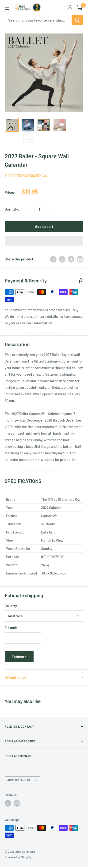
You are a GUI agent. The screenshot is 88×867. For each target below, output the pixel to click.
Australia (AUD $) (18, 780)
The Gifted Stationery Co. (26, 176)
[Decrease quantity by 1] (27, 209)
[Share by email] (80, 259)
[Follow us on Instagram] (17, 803)
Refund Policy (15, 677)
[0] (79, 7)
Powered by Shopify (18, 857)
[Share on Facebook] (53, 259)
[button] (44, 241)
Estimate (19, 656)
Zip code (11, 628)
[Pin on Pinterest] (62, 259)
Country (11, 606)
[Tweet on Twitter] (71, 259)
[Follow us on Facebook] (8, 803)
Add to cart (44, 226)
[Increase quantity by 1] (52, 209)
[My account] (70, 7)
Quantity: (12, 209)
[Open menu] (7, 8)
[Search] (77, 20)
